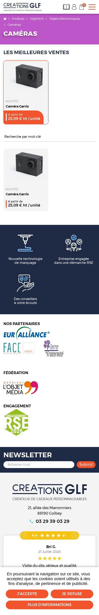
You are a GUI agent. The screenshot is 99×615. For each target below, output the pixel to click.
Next (74, 535)
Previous (24, 535)
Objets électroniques (64, 18)
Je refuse (72, 594)
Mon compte (74, 7)
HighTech (37, 18)
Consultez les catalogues (66, 7)
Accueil (4, 19)
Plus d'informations (49, 605)
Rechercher (93, 137)
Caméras (14, 24)
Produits (18, 18)
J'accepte (27, 594)
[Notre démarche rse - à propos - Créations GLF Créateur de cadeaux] (16, 422)
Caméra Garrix (17, 106)
